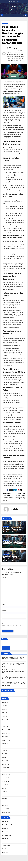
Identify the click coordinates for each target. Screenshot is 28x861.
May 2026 (4, 712)
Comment (4, 577)
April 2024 (4, 798)
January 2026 (5, 726)
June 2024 (4, 791)
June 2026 (4, 709)
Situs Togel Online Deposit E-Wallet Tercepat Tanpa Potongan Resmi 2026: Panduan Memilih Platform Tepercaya (13, 684)
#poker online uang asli (12, 58)
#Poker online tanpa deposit (13, 54)
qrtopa (14, 6)
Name (4, 604)
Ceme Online (5, 831)
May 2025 (4, 753)
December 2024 (6, 771)
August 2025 (5, 743)
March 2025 (5, 760)
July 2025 (4, 747)
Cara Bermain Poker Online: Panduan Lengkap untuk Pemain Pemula (8, 497)
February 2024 (5, 805)
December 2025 (6, 729)
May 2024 (4, 795)
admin (10, 47)
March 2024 (5, 802)
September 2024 (6, 781)
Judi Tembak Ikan (6, 835)
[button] (23, 15)
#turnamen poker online (16, 60)
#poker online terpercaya (19, 56)
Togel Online (5, 848)
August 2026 (5, 702)
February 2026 (5, 723)
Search (4, 639)
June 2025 (4, 750)
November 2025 (6, 733)
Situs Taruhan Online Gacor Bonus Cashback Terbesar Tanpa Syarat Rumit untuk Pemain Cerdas (13, 665)
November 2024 (6, 774)
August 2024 (5, 784)
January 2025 (5, 767)
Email (4, 610)
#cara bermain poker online (13, 50)
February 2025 (5, 764)
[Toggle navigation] (13, 15)
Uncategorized (5, 852)
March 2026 (5, 719)
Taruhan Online (6, 845)
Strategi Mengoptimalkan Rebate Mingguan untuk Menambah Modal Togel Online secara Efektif (13, 671)
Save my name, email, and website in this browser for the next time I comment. (13, 626)
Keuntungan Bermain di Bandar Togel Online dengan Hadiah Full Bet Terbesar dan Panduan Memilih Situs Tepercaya (13, 677)
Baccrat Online (5, 821)
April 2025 (4, 757)
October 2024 (5, 777)
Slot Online (5, 842)
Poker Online (5, 23)
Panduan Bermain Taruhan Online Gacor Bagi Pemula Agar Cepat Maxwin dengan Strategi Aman (13, 659)
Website (4, 616)
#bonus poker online (20, 48)
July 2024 (4, 788)
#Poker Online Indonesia (19, 52)
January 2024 (5, 808)
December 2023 (6, 812)
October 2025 (5, 736)
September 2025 (6, 740)
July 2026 (4, 705)
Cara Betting (5, 828)
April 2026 (4, 716)
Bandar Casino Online (7, 824)
